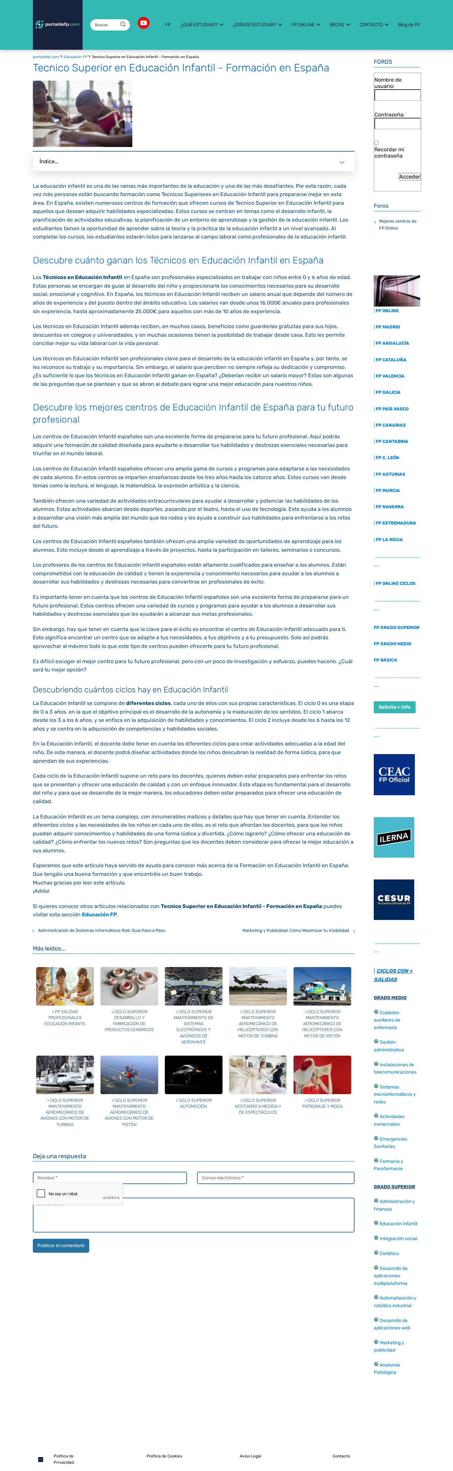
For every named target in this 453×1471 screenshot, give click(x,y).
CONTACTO (371, 25)
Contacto (341, 1456)
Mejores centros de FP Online (398, 225)
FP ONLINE (302, 25)
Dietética (389, 1253)
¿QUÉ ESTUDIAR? (199, 25)
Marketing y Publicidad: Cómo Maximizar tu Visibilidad (295, 930)
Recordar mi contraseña (389, 152)
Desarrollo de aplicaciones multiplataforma (391, 1276)
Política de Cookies (164, 1456)
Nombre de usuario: (388, 83)
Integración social (398, 1238)
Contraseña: (389, 114)
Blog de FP (409, 25)
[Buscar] (123, 24)
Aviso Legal (250, 1456)
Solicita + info (395, 707)
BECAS (337, 25)
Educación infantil (398, 1223)
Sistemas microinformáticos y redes (395, 1094)
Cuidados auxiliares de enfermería (387, 1020)
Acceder (409, 177)
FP (168, 25)
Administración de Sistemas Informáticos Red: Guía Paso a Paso (101, 930)
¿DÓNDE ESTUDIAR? (254, 25)
